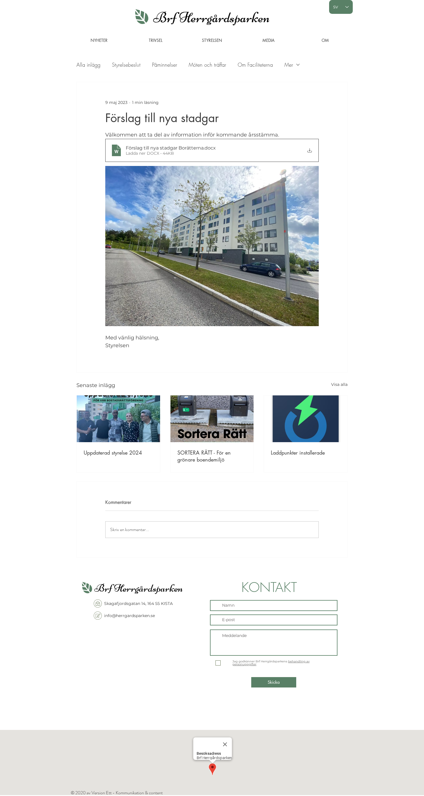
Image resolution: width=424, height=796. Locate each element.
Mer (288, 64)
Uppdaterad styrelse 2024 (113, 452)
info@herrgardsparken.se (129, 615)
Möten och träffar (207, 64)
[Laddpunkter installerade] (305, 418)
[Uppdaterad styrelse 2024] (118, 418)
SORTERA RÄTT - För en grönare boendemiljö (204, 456)
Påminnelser (164, 64)
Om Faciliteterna (255, 64)
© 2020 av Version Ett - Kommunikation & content (117, 792)
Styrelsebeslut (126, 64)
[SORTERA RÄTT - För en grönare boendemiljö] (212, 418)
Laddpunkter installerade (298, 452)
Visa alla (339, 384)
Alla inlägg (88, 64)
